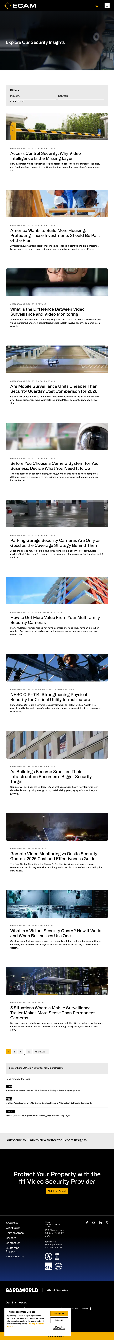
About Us (12, 1222)
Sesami (85, 1308)
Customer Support (12, 1249)
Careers (11, 1237)
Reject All (59, 1320)
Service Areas (15, 1232)
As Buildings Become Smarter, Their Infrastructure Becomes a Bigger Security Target (51, 776)
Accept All (59, 1313)
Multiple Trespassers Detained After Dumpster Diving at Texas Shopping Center (43, 1090)
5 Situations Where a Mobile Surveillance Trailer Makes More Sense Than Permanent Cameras (52, 1012)
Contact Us (13, 1242)
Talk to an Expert (57, 1191)
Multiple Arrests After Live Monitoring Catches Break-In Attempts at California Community (49, 1103)
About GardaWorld (59, 1290)
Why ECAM (13, 1227)
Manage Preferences (59, 1328)
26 (30, 1052)
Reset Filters (17, 101)
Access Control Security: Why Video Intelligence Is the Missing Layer (38, 1116)
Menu (107, 5)
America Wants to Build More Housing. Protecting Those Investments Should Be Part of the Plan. (55, 235)
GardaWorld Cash (71, 1308)
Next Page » (41, 1052)
